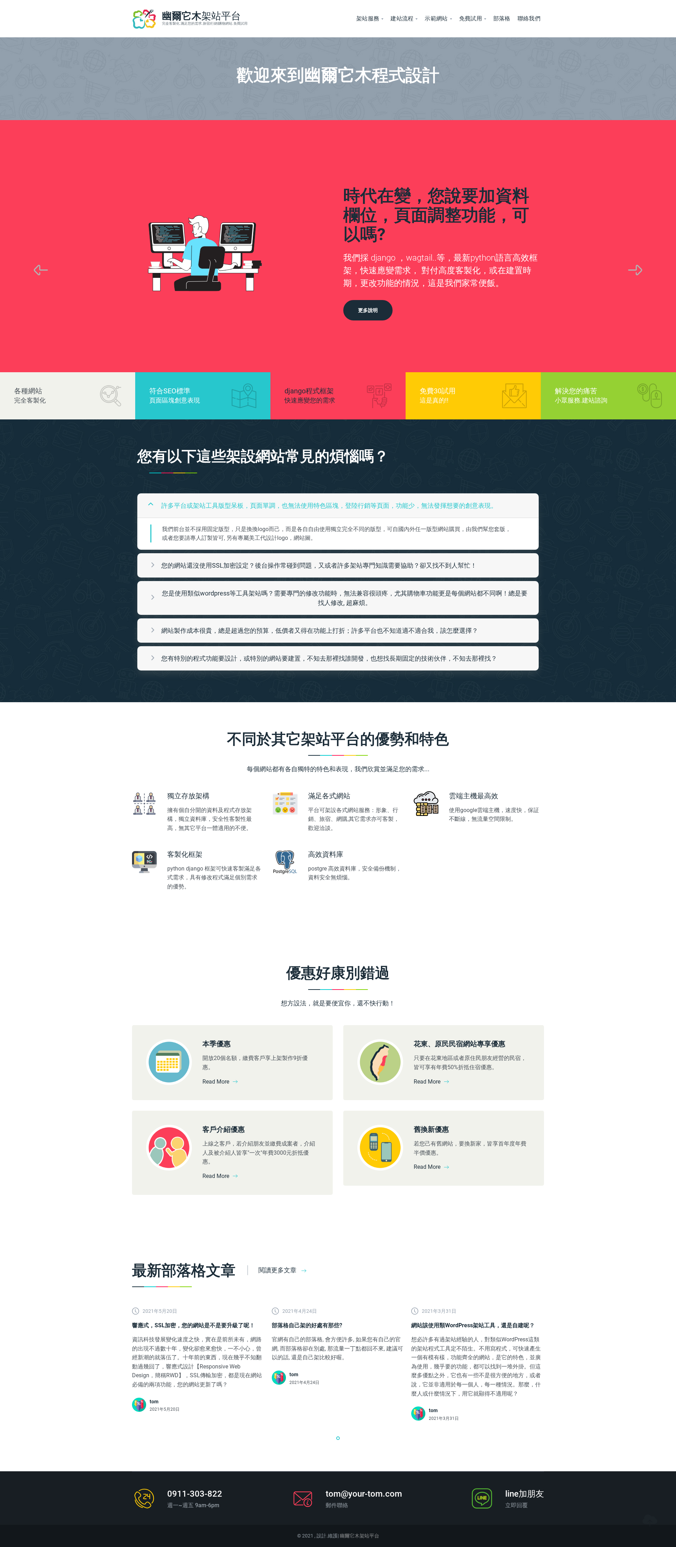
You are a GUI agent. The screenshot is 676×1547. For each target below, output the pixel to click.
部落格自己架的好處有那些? (307, 1325)
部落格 (502, 18)
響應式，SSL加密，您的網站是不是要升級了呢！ (193, 1325)
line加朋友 (524, 1494)
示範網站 (436, 18)
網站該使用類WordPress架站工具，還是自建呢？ (473, 1325)
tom (154, 1401)
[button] (338, 1438)
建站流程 (401, 18)
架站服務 (367, 18)
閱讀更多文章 (278, 1270)
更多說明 (368, 310)
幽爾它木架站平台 (359, 1536)
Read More (215, 1081)
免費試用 (470, 18)
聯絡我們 (529, 18)
